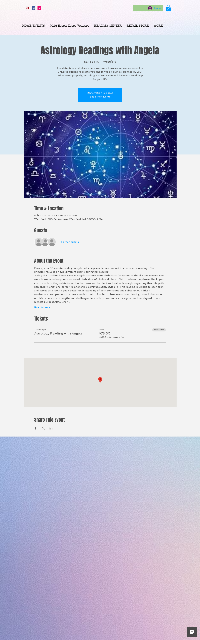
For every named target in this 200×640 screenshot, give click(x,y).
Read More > (42, 307)
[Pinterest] (27, 8)
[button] (168, 8)
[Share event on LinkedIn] (51, 428)
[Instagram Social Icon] (39, 8)
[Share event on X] (43, 428)
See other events (100, 96)
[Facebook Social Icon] (33, 8)
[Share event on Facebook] (35, 428)
